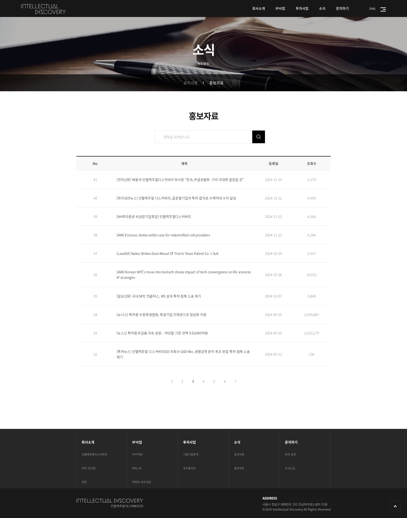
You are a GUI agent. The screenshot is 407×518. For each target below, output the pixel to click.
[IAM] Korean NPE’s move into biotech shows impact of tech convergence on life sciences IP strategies (184, 274)
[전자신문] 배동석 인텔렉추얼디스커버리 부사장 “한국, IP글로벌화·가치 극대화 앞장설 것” (180, 179)
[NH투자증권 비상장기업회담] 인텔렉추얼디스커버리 (154, 216)
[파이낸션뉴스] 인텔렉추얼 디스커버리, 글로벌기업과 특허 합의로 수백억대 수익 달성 (176, 198)
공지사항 (190, 83)
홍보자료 (216, 83)
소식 (322, 8)
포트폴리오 (189, 468)
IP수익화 (137, 454)
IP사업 (280, 8)
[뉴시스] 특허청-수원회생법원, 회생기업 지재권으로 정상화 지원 (161, 314)
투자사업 (302, 8)
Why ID (136, 468)
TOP (395, 506)
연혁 (84, 482)
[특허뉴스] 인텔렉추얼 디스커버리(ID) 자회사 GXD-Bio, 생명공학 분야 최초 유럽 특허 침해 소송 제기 (183, 354)
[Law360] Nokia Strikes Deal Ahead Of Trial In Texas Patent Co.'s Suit (168, 253)
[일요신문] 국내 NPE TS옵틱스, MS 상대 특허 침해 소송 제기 (159, 296)
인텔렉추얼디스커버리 (94, 454)
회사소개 (258, 8)
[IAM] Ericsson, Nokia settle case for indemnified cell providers (163, 234)
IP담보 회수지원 (141, 482)
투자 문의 (290, 454)
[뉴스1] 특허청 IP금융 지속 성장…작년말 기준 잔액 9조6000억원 (162, 333)
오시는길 (290, 468)
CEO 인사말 (89, 468)
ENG (372, 9)
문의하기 (342, 8)
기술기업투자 (190, 454)
